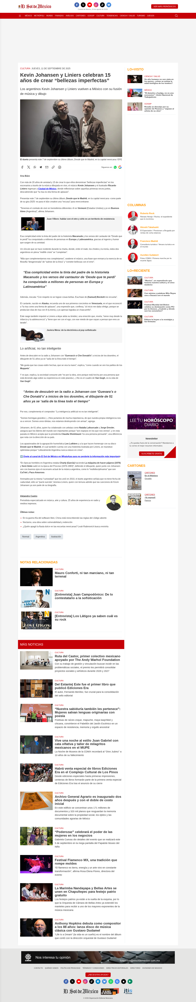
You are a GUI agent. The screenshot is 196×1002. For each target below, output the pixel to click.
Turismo (141, 16)
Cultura (100, 16)
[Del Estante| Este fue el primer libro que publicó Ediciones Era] (36, 690)
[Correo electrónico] (47, 167)
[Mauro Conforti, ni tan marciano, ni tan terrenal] (36, 577)
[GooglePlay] (130, 981)
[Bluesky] (108, 4)
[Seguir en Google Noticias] (120, 167)
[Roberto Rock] (132, 216)
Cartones (80, 16)
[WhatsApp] (35, 167)
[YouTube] (89, 4)
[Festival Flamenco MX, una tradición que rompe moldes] (36, 867)
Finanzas (59, 16)
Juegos (150, 16)
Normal (25, 536)
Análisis (70, 16)
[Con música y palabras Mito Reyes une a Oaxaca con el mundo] (134, 293)
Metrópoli (39, 16)
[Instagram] (96, 4)
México (28, 16)
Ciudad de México (47, 189)
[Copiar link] (53, 167)
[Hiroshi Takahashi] (132, 230)
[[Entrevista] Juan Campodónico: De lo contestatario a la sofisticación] (36, 598)
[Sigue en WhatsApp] (115, 167)
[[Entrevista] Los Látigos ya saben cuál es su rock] (36, 620)
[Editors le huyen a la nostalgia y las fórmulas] (134, 319)
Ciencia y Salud (127, 16)
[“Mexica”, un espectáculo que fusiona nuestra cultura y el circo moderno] (134, 281)
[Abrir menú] (20, 16)
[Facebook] (76, 4)
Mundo (49, 16)
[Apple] (123, 981)
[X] (83, 4)
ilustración (56, 536)
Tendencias (112, 16)
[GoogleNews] (117, 981)
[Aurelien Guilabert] (132, 257)
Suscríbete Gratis (151, 454)
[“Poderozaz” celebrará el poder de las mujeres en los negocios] (36, 839)
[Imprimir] (59, 167)
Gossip (91, 16)
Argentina (40, 536)
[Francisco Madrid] (132, 243)
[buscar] (176, 15)
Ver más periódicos (164, 6)
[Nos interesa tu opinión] (98, 957)
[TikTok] (102, 4)
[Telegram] (41, 167)
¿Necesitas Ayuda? (98, 975)
